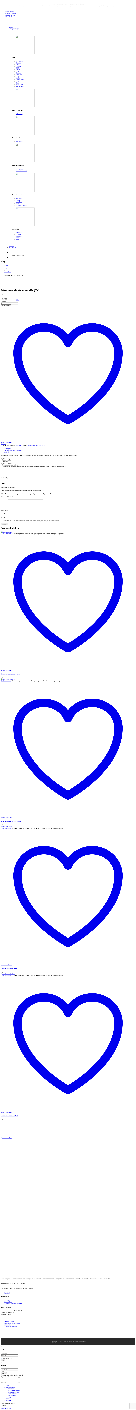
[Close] (1, 1346)
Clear (17, 300)
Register (3, 1373)
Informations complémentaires (13, 450)
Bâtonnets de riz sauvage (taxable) (11, 821)
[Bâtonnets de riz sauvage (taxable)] (8, 679)
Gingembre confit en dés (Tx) (10, 968)
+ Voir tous (19, 61)
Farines (18, 71)
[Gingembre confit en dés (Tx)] (6, 826)
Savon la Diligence (21, 205)
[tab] (69, 449)
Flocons (18, 73)
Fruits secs (19, 74)
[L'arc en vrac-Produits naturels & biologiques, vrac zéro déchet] (11, 17)
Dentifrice (19, 202)
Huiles (18, 78)
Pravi (17, 203)
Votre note (4, 497)
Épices (18, 69)
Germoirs (18, 236)
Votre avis (4, 510)
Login (2, 1360)
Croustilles (19, 66)
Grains (18, 76)
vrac (37, 445)
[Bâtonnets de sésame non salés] (6, 532)
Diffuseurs (19, 234)
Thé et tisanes (20, 86)
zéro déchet (42, 445)
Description (7, 448)
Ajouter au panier (6, 305)
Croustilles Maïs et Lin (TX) (9, 1116)
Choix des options (6, 533)
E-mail (3, 517)
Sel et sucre (19, 84)
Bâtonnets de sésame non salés (10, 674)
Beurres (18, 63)
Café (17, 64)
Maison (18, 238)
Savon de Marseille (21, 171)
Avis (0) (6, 452)
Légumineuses (20, 79)
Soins (17, 239)
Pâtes (17, 83)
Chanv (18, 200)
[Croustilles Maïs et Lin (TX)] (8, 974)
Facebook (7, 1293)
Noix (17, 81)
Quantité (3, 301)
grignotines (31, 445)
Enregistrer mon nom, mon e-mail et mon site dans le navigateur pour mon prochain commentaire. (31, 521)
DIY (17, 68)
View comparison (6, 1408)
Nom (3, 514)
